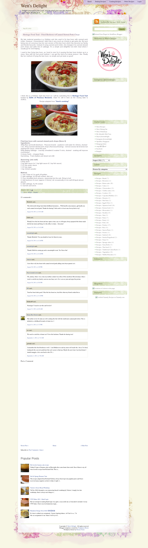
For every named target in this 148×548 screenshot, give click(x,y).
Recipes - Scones (101, 232)
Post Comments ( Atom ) (36, 450)
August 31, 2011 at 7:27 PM (34, 324)
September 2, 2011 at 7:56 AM (35, 356)
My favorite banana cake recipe (39, 465)
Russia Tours (81, 529)
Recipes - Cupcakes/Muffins (105, 196)
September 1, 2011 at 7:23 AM (35, 338)
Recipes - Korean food (103, 208)
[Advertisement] (48, 22)
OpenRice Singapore (102, 141)
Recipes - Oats (101, 215)
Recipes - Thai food (102, 247)
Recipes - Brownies (102, 181)
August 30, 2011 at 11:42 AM (35, 227)
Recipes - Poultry (101, 225)
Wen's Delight (34, 5)
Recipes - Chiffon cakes (103, 191)
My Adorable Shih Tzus (103, 134)
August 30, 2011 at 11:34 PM (35, 296)
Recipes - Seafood (102, 235)
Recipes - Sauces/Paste (103, 230)
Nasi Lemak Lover (32, 273)
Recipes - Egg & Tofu (103, 203)
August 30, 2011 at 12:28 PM (35, 240)
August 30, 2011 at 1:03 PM (34, 267)
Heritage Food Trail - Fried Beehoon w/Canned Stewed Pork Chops (51, 34)
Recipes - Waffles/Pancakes (105, 255)
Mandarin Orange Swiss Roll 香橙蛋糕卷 (42, 511)
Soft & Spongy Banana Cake (38, 476)
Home (54, 445)
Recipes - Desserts (102, 198)
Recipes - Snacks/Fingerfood (105, 237)
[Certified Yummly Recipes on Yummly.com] (110, 297)
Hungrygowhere (101, 144)
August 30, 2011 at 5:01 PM (34, 282)
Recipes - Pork (101, 223)
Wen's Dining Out (101, 129)
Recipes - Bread (101, 178)
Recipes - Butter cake (103, 183)
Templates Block (83, 528)
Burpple (98, 151)
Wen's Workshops (101, 132)
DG (28, 288)
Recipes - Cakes (101, 186)
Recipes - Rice (101, 227)
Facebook (99, 149)
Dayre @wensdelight (102, 136)
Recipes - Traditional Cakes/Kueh (107, 250)
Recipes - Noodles (33, 192)
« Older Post (84, 445)
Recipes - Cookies (102, 193)
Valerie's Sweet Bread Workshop (39, 488)
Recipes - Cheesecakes (103, 188)
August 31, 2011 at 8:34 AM (35, 309)
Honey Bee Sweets (32, 315)
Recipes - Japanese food (104, 205)
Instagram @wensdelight (104, 139)
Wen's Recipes (100, 127)
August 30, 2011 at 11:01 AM (35, 211)
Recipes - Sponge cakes (103, 242)
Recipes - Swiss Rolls (103, 245)
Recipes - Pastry (101, 220)
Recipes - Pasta (101, 218)
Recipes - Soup (101, 240)
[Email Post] (31, 190)
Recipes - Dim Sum (102, 200)
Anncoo (29, 259)
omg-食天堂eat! (101, 146)
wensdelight (30, 233)
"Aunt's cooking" (62, 101)
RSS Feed (109, 22)
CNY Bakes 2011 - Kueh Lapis (39, 499)
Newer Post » (25, 445)
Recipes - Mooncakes (103, 210)
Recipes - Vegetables (103, 252)
